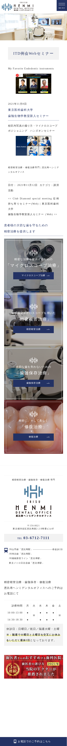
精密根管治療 (33, 329)
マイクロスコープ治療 (33, 275)
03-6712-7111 (33, 538)
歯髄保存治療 (33, 383)
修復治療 (33, 437)
